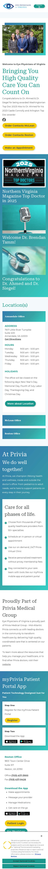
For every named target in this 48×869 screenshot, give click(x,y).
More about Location (20, 403)
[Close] (41, 836)
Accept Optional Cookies (24, 861)
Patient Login (15, 823)
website (6, 664)
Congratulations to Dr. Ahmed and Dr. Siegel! (21, 284)
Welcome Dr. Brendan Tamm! (24, 240)
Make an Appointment (19, 147)
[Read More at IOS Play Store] (11, 813)
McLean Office (13, 420)
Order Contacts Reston (19, 135)
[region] (24, 850)
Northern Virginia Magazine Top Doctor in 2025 (23, 196)
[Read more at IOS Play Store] (11, 741)
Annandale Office (15, 316)
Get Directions (13, 339)
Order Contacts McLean (19, 125)
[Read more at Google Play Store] (26, 741)
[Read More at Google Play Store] (24, 813)
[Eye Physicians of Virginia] (17, 6)
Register (12, 720)
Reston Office (12, 433)
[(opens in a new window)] (4, 120)
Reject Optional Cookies (24, 866)
